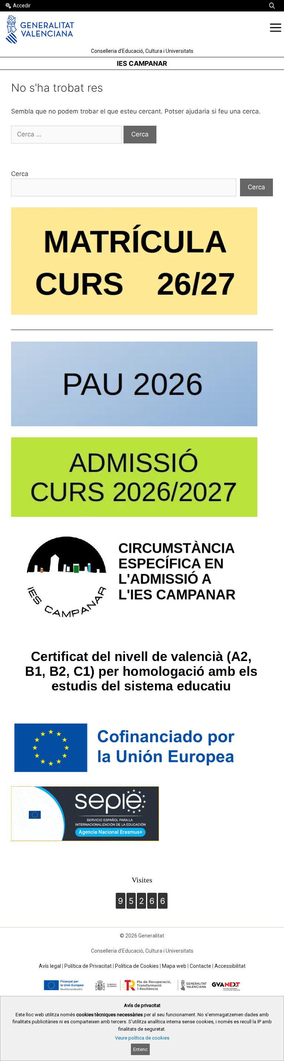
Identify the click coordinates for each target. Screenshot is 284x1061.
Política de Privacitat (88, 966)
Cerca (19, 173)
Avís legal (50, 966)
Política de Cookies (137, 966)
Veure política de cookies (142, 1038)
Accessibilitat (230, 966)
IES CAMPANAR (142, 63)
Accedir (22, 6)
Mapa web (174, 966)
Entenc (140, 1049)
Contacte (200, 966)
